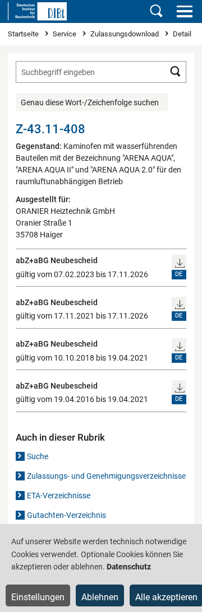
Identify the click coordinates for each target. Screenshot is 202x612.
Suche (37, 456)
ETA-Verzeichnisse (58, 495)
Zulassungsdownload (125, 34)
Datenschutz (129, 566)
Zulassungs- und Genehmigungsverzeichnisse (106, 475)
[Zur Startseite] (37, 11)
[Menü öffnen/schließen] (184, 11)
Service (65, 34)
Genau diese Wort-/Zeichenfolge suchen (90, 102)
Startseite (24, 34)
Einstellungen (38, 597)
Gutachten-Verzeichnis (66, 515)
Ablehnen (99, 597)
